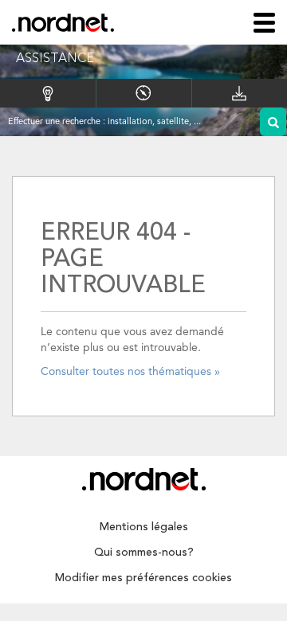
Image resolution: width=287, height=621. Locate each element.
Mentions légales (144, 527)
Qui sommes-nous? (144, 552)
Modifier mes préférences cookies (143, 578)
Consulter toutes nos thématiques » (130, 371)
